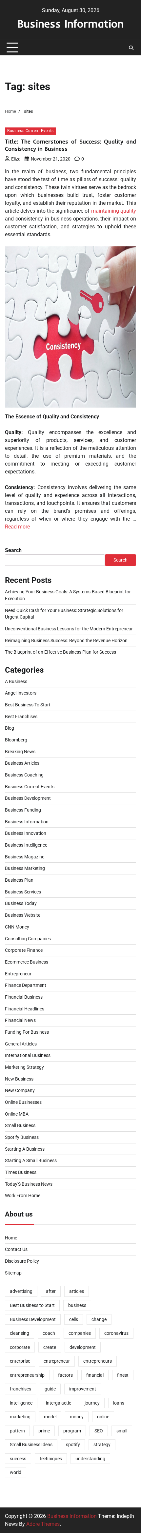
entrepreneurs (97, 1361)
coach (49, 1333)
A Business (16, 681)
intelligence (21, 1403)
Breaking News (20, 751)
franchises (20, 1388)
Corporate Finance (24, 950)
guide (50, 1388)
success (18, 1458)
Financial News (20, 1020)
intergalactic (58, 1403)
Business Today (21, 903)
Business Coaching (24, 774)
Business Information (70, 23)
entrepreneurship (27, 1375)
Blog (9, 728)
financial (95, 1375)
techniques (51, 1458)
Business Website (22, 915)
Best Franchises (21, 716)
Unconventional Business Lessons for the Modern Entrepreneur (69, 628)
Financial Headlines (24, 1008)
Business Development (28, 798)
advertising (21, 1291)
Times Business (20, 1172)
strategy (102, 1444)
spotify (73, 1444)
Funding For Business (27, 1032)
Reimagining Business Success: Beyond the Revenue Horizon (66, 640)
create (49, 1347)
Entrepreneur (18, 973)
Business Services (23, 891)
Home (11, 1237)
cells (73, 1319)
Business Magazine (24, 856)
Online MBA (17, 1114)
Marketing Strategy (24, 1067)
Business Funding (23, 810)
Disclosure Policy (22, 1261)
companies (80, 1333)
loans (118, 1403)
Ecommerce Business (26, 962)
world (15, 1472)
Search (13, 550)
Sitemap (13, 1272)
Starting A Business (25, 1149)
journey (92, 1403)
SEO (98, 1430)
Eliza (16, 159)
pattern (17, 1430)
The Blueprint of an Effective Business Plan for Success (60, 652)
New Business (19, 1079)
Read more (17, 527)
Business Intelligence (26, 845)
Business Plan (19, 880)
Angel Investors (20, 693)
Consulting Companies (28, 938)
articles (76, 1291)
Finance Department (25, 985)
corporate (20, 1347)
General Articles (21, 1043)
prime (44, 1430)
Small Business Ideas (31, 1444)
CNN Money (17, 926)
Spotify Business (22, 1137)
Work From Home (22, 1195)
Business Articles (22, 763)
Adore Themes (43, 1524)
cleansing (19, 1333)
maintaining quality (113, 211)
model (50, 1416)
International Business (27, 1055)
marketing (20, 1416)
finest (123, 1375)
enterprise (20, 1361)
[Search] (131, 48)
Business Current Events (30, 130)
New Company (20, 1090)
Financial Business (24, 997)
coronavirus (116, 1333)
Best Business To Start (27, 704)
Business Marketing (25, 868)
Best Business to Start (32, 1305)
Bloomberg (16, 739)
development (83, 1347)
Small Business (20, 1125)
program (72, 1430)
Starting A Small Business (31, 1160)
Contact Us (16, 1249)
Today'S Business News (28, 1184)
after (51, 1291)
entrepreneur (57, 1361)
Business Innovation (25, 833)
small (121, 1430)
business (77, 1305)
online (103, 1416)
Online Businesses (23, 1102)
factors (65, 1375)
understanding (90, 1458)
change (99, 1319)
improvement (82, 1388)
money (77, 1416)
